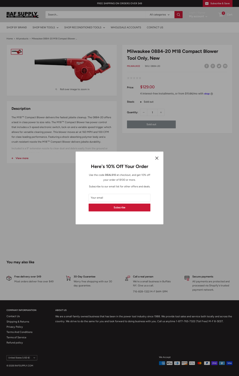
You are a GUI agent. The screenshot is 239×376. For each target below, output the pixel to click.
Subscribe (119, 207)
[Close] (157, 157)
